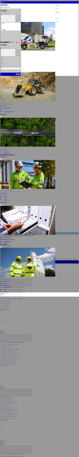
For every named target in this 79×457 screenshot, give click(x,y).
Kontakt (4, 29)
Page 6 (11, 66)
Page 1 (11, 57)
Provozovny (2, 2)
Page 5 (11, 65)
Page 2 (11, 59)
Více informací (3, 105)
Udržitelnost (57, 12)
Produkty (56, 5)
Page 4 (11, 63)
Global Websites (3, 1)
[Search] (8, 18)
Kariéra (1, 3)
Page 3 (11, 61)
